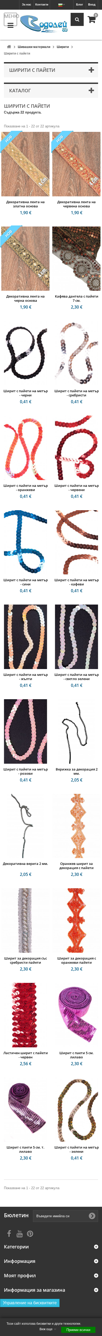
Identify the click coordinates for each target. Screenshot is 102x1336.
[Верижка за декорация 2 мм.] (76, 731)
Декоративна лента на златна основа (25, 204)
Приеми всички (78, 1330)
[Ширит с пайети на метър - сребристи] (76, 353)
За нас (26, 4)
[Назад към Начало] (9, 47)
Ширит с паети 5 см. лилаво (76, 1055)
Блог (79, 4)
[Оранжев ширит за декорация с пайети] (76, 826)
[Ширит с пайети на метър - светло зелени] (76, 637)
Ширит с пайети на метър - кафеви (76, 582)
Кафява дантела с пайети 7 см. (76, 298)
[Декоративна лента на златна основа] (25, 164)
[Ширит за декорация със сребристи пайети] (25, 920)
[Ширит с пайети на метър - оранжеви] (25, 448)
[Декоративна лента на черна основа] (25, 259)
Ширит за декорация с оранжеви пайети (76, 960)
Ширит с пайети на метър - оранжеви (25, 487)
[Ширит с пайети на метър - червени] (76, 448)
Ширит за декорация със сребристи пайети (25, 960)
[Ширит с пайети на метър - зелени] (76, 1110)
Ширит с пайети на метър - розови (25, 771)
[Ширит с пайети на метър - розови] (25, 731)
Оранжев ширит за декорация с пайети (76, 865)
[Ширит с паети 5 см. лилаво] (76, 1015)
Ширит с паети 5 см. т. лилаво (25, 1149)
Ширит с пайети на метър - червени (76, 487)
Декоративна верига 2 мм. (25, 863)
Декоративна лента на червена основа (76, 204)
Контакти (41, 4)
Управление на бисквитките (30, 1303)
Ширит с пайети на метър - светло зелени (76, 676)
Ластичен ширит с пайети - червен (25, 1055)
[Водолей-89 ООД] (44, 24)
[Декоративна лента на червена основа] (76, 164)
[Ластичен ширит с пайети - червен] (25, 1015)
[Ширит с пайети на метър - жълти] (25, 637)
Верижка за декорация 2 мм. (77, 771)
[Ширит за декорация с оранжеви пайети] (76, 920)
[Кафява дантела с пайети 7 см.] (76, 259)
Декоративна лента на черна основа (25, 298)
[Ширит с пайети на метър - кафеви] (76, 542)
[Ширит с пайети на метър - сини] (25, 542)
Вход (91, 4)
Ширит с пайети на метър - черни (25, 393)
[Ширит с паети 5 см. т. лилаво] (25, 1110)
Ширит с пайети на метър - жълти (25, 676)
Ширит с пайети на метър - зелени (76, 1149)
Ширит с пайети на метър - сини (25, 582)
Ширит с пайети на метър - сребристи (76, 393)
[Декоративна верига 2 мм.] (25, 826)
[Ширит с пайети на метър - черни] (25, 353)
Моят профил (20, 1276)
